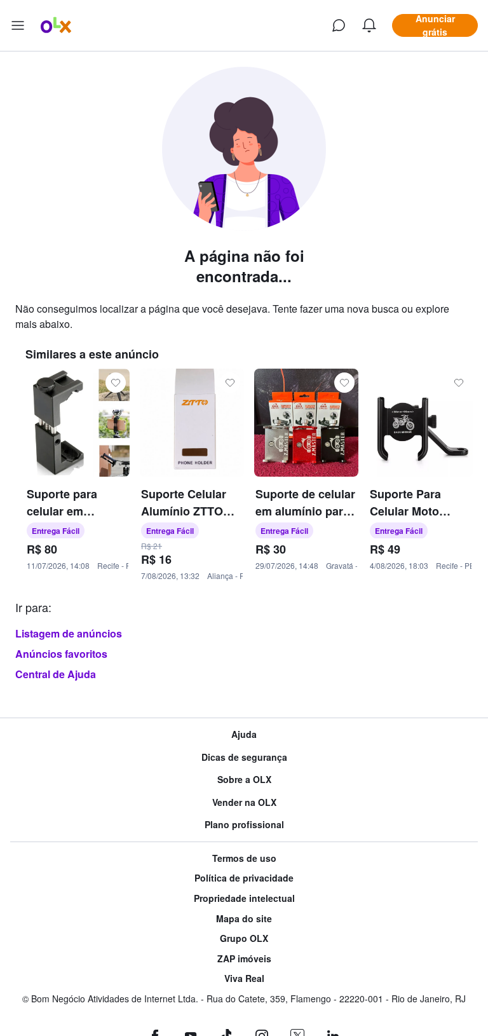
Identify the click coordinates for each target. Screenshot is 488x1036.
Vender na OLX (244, 802)
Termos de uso (244, 858)
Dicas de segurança (244, 757)
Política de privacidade (244, 878)
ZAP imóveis (244, 959)
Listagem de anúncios (68, 633)
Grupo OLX (244, 938)
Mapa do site (244, 919)
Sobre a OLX (244, 780)
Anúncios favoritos (61, 653)
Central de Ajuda (55, 674)
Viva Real (244, 978)
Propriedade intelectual (244, 898)
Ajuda (244, 734)
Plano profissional (244, 825)
